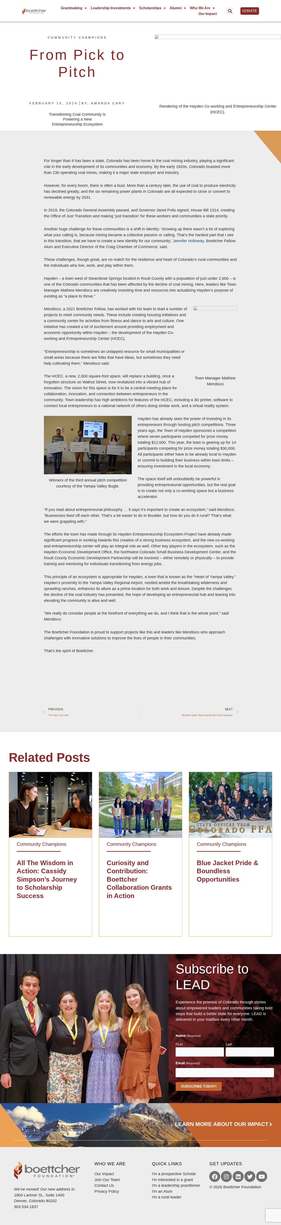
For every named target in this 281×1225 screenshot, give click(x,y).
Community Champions (77, 37)
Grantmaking (71, 8)
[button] (230, 11)
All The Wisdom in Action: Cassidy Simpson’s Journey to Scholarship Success (47, 879)
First (179, 1044)
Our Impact (207, 14)
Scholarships (150, 8)
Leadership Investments (111, 8)
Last (229, 1044)
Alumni (176, 8)
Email (188, 1063)
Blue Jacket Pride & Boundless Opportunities (227, 871)
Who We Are (200, 8)
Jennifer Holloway (188, 241)
